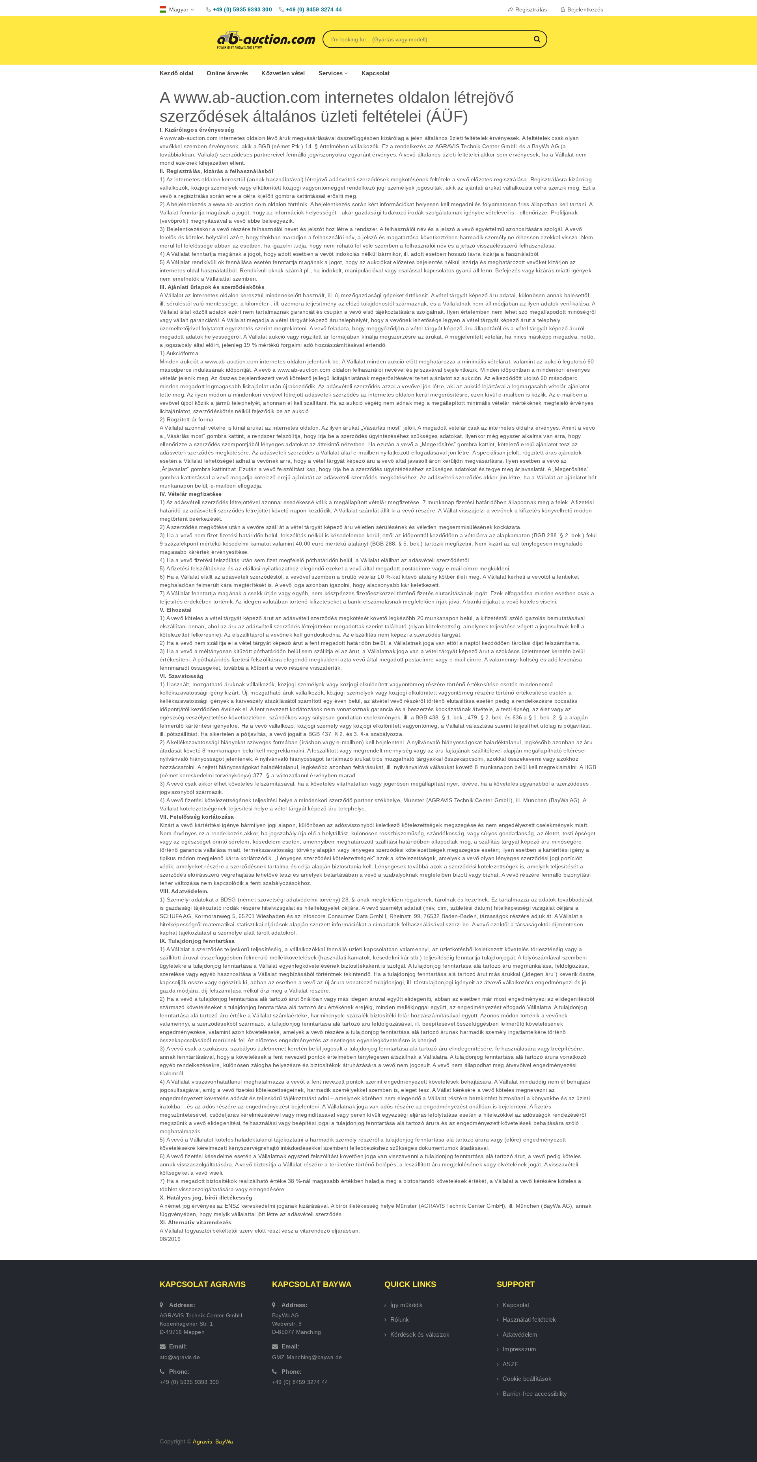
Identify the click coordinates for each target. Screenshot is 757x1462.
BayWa (224, 1441)
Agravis (202, 1441)
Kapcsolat (376, 73)
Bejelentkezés (585, 9)
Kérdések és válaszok (419, 1334)
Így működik (406, 1305)
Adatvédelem (520, 1334)
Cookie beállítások (527, 1378)
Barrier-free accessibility (535, 1393)
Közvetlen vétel (283, 73)
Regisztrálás (531, 9)
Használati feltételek (529, 1319)
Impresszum (519, 1349)
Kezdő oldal (176, 73)
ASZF (510, 1364)
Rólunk (399, 1319)
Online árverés (227, 73)
